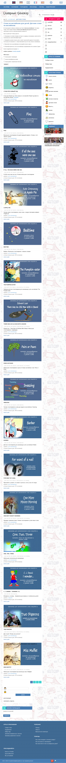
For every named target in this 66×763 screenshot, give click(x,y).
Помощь (38, 727)
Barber (6, 440)
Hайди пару (8, 731)
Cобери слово (8, 727)
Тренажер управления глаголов (12, 735)
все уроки (6, 7)
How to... (51, 106)
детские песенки (53, 91)
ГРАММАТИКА (7, 9)
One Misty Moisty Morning (12, 516)
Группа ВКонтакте (9, 753)
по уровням (15, 7)
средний (18, 51)
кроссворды (33, 7)
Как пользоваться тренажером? (43, 741)
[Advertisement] (54, 158)
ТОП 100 (15, 9)
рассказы (51, 117)
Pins (5, 130)
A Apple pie (7, 207)
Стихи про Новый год (11, 91)
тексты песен (52, 76)
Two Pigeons (8, 629)
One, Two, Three (9, 553)
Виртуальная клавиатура (42, 731)
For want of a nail (10, 478)
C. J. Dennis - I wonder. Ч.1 (12, 591)
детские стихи (53, 102)
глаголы (41, 7)
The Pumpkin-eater (9, 284)
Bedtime (6, 247)
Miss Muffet (7, 667)
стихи (50, 83)
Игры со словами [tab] (54, 56)
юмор (50, 95)
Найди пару (48, 64)
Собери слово (49, 60)
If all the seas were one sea (13, 170)
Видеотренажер (50, 7)
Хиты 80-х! (48, 134)
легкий (14, 51)
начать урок (6, 102)
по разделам (24, 7)
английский (11, 19)
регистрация (7, 698)
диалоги (51, 121)
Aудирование (8, 729)
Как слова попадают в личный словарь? (45, 739)
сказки (50, 110)
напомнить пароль (9, 701)
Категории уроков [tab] (55, 72)
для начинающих (12, 99)
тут (18, 49)
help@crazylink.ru (17, 760)
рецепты (51, 87)
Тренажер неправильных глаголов (13, 733)
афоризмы (52, 114)
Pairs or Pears (8, 363)
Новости (38, 729)
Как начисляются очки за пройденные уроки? (47, 743)
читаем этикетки (53, 99)
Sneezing (6, 402)
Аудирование (49, 67)
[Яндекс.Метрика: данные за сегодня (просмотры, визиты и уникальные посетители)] (59, 761)
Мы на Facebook (9, 755)
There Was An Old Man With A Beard (15, 324)
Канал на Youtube (9, 751)
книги (50, 80)
